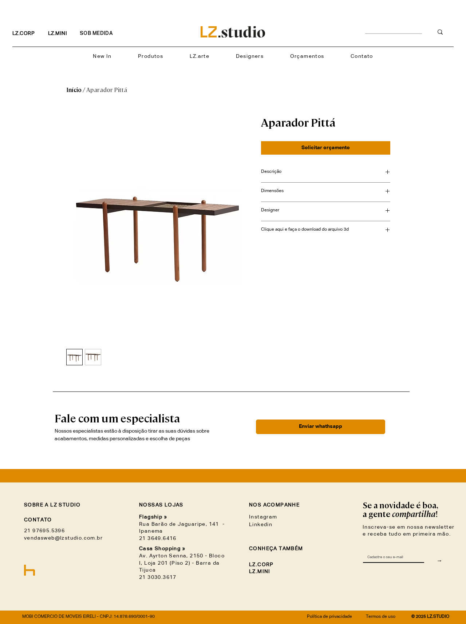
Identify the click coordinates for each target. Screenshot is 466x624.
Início (74, 90)
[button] (151, 56)
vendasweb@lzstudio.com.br (63, 538)
